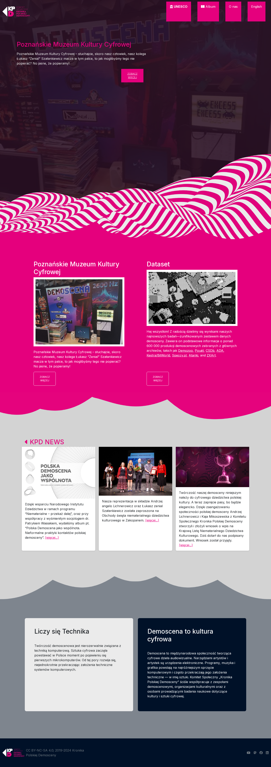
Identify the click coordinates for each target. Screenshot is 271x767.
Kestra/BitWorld (158, 355)
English (256, 7)
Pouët (199, 351)
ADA (219, 351)
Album (210, 7)
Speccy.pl (179, 355)
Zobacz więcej (132, 75)
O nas (233, 7)
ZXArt (211, 355)
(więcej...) (52, 538)
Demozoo (185, 351)
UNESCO (180, 7)
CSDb (210, 351)
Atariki (193, 355)
